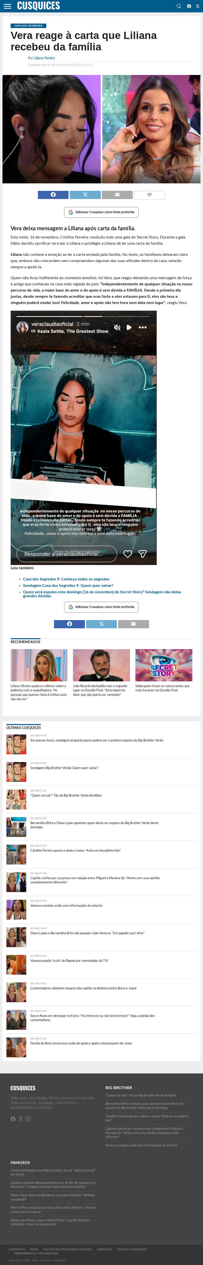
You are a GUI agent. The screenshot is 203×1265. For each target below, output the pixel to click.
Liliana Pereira (44, 58)
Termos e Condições (132, 1249)
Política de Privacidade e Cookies (67, 1249)
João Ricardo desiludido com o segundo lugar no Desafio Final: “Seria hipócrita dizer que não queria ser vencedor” (100, 690)
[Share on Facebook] (53, 193)
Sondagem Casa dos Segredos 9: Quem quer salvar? (68, 586)
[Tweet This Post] (85, 193)
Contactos (17, 1249)
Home (34, 1249)
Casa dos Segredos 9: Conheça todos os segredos (66, 579)
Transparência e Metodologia (36, 1253)
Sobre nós (104, 1249)
